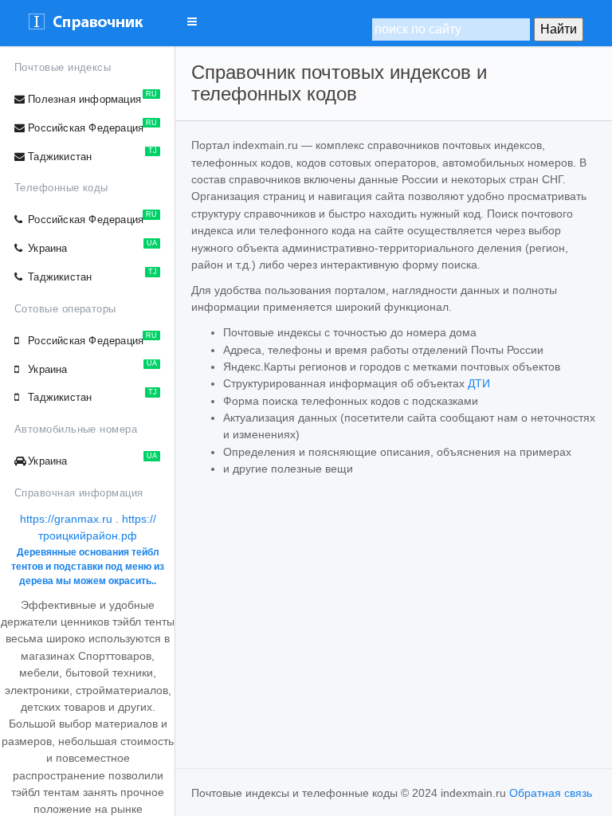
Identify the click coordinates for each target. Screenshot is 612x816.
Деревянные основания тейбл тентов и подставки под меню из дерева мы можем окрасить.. (87, 567)
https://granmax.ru (66, 518)
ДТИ (479, 383)
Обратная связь (550, 793)
